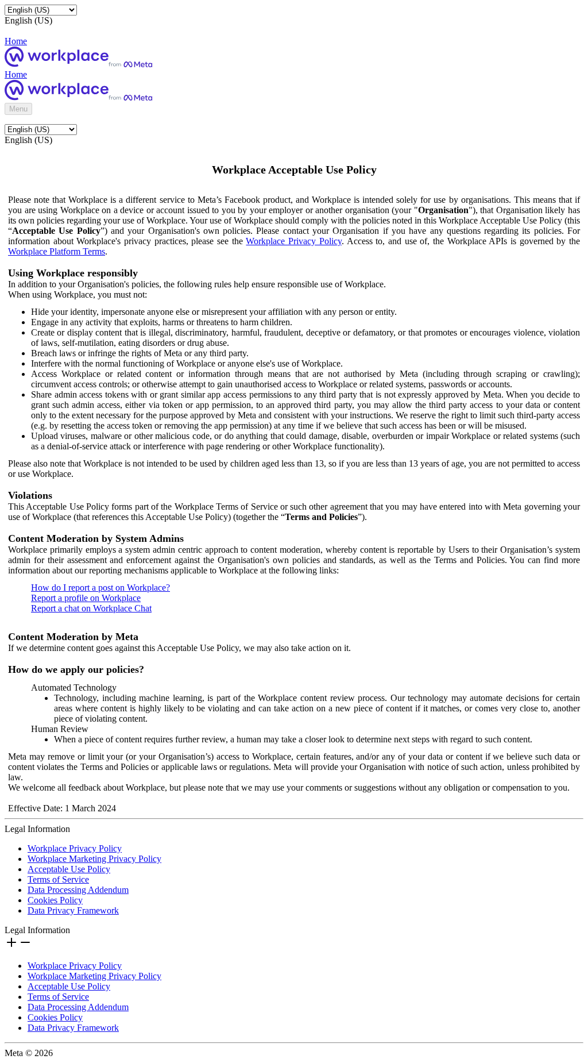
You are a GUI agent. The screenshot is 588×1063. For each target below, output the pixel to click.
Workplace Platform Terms (56, 251)
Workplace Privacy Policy (293, 241)
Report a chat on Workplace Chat (91, 608)
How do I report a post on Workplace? (100, 587)
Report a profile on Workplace (86, 598)
